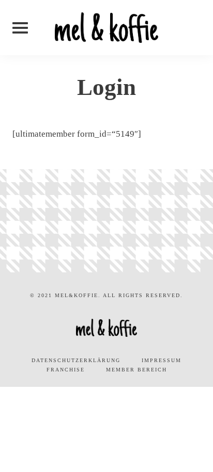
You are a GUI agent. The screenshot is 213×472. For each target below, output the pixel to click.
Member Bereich (136, 369)
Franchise (66, 369)
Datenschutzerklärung (76, 360)
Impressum (161, 360)
